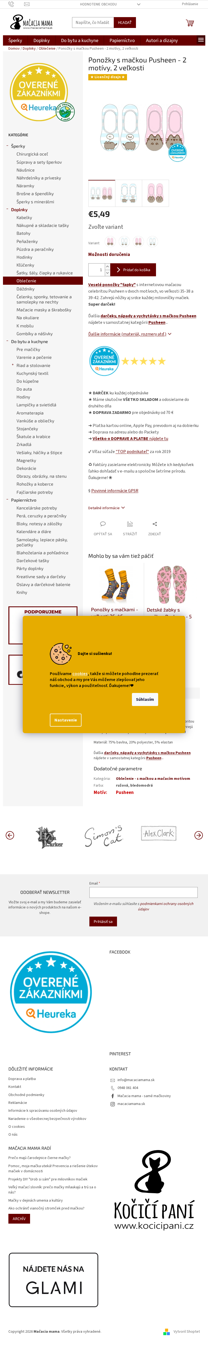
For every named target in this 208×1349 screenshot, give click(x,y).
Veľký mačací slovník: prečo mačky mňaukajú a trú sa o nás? (52, 1190)
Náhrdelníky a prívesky (39, 177)
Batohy (23, 233)
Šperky (18, 145)
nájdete (130, 439)
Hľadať (125, 22)
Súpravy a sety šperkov (39, 161)
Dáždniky (25, 288)
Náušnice (26, 169)
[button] (198, 835)
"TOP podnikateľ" (132, 452)
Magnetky (26, 460)
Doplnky (19, 209)
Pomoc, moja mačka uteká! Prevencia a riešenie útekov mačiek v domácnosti (53, 1169)
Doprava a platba (22, 1079)
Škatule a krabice (33, 436)
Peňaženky (27, 241)
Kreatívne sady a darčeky (41, 576)
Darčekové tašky (33, 560)
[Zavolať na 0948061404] (16, 4)
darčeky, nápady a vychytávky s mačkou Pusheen (148, 316)
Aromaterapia (30, 412)
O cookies (16, 1126)
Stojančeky (27, 428)
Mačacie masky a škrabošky (44, 309)
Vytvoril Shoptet (187, 1332)
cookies (79, 674)
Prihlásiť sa (103, 921)
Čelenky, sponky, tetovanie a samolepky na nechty (44, 299)
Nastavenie (65, 720)
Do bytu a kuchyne (29, 341)
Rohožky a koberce (35, 483)
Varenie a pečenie (34, 357)
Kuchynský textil (32, 373)
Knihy (22, 592)
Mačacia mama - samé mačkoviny (144, 1096)
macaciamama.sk (131, 1104)
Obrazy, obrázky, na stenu (42, 476)
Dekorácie (26, 468)
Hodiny (23, 396)
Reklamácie (17, 1103)
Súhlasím (145, 699)
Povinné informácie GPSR (114, 491)
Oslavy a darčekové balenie (43, 584)
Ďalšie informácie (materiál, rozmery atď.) (127, 334)
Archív (19, 1218)
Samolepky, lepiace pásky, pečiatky (42, 542)
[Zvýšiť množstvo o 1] (107, 267)
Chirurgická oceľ (32, 153)
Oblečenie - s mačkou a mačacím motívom (153, 778)
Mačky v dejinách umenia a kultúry (35, 1200)
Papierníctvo (23, 499)
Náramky (25, 185)
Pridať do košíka (136, 269)
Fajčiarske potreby (35, 492)
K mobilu (25, 325)
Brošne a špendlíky (35, 193)
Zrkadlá (24, 444)
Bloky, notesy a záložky (39, 523)
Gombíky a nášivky (35, 333)
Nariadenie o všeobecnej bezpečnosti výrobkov (47, 1119)
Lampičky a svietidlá (36, 404)
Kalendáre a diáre (34, 531)
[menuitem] (15, 40)
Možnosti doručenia (109, 255)
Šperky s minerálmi (35, 201)
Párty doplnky (30, 568)
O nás (13, 1134)
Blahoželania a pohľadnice (43, 552)
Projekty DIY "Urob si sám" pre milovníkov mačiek (47, 1179)
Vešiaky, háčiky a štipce (39, 452)
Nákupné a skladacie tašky (43, 225)
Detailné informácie (104, 508)
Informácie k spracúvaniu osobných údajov (42, 1110)
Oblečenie (26, 280)
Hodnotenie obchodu (98, 4)
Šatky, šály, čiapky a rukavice (45, 272)
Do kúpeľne (28, 381)
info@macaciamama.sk (136, 1080)
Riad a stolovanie (33, 365)
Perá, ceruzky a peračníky (41, 515)
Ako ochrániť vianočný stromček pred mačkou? (46, 1208)
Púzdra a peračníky (35, 249)
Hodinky (24, 256)
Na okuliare (28, 317)
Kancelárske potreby (37, 507)
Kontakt (14, 1087)
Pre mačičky (28, 349)
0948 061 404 (128, 1088)
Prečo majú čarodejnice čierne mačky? (39, 1158)
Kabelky (24, 217)
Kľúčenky (25, 264)
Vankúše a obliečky (35, 420)
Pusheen (156, 322)
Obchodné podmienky (26, 1095)
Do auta (24, 388)
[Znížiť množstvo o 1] (107, 273)
